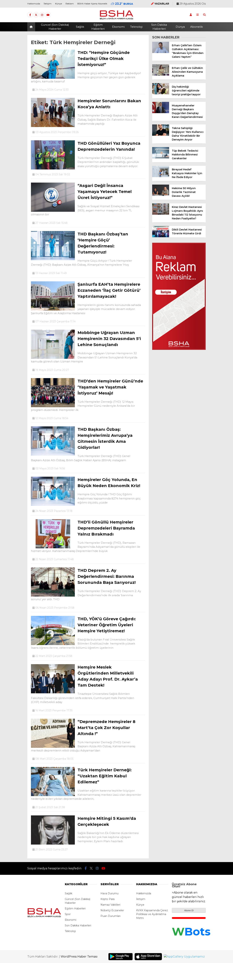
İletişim (48, 3)
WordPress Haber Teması (79, 956)
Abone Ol (188, 910)
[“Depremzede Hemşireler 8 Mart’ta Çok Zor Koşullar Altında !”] (53, 747)
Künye (58, 3)
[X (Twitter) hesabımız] (36, 15)
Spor (68, 914)
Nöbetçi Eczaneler (112, 910)
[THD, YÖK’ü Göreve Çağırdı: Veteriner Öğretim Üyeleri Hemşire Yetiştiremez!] (53, 644)
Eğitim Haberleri (98, 27)
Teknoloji (136, 26)
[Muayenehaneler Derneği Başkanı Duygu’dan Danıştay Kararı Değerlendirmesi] (160, 112)
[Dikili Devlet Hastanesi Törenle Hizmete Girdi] (160, 236)
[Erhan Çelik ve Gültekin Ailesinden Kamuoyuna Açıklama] (160, 74)
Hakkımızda (33, 3)
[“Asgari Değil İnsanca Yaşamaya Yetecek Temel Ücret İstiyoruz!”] (53, 210)
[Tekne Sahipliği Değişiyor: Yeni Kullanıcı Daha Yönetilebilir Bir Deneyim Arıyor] (160, 134)
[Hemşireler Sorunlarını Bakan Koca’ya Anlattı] (53, 126)
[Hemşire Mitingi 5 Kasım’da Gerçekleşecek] (53, 843)
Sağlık (80, 26)
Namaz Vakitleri (110, 904)
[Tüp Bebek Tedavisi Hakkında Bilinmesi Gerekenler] (160, 157)
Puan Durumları (110, 916)
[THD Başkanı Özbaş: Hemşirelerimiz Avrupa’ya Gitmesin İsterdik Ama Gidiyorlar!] (53, 454)
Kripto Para (107, 899)
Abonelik (196, 26)
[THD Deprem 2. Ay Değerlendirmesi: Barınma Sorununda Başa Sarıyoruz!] (53, 595)
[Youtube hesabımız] (48, 15)
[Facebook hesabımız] (30, 15)
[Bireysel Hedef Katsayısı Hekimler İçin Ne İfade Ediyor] (160, 176)
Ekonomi (118, 26)
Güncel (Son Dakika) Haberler (55, 27)
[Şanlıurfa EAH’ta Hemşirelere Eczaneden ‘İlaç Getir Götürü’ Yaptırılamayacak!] (53, 309)
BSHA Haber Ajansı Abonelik (92, 3)
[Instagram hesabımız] (42, 15)
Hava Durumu (109, 893)
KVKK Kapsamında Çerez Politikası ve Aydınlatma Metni (152, 914)
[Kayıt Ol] (191, 14)
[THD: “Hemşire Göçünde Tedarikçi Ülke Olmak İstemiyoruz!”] (53, 77)
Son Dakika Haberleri (159, 27)
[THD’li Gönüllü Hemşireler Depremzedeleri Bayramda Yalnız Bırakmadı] (53, 547)
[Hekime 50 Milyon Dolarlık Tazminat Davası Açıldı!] (160, 195)
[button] (32, 26)
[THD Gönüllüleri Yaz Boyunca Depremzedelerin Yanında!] (53, 168)
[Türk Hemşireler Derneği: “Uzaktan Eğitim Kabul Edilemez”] (53, 795)
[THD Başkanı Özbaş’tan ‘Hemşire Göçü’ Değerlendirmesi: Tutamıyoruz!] (53, 259)
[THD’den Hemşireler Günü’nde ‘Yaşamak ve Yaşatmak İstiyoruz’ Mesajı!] (53, 406)
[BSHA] (116, 19)
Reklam (70, 3)
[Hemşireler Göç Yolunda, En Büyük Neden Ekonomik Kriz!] (53, 505)
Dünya (180, 26)
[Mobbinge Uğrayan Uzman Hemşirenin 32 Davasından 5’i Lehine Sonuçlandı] (53, 358)
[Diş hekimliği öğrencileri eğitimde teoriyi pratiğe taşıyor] (160, 93)
